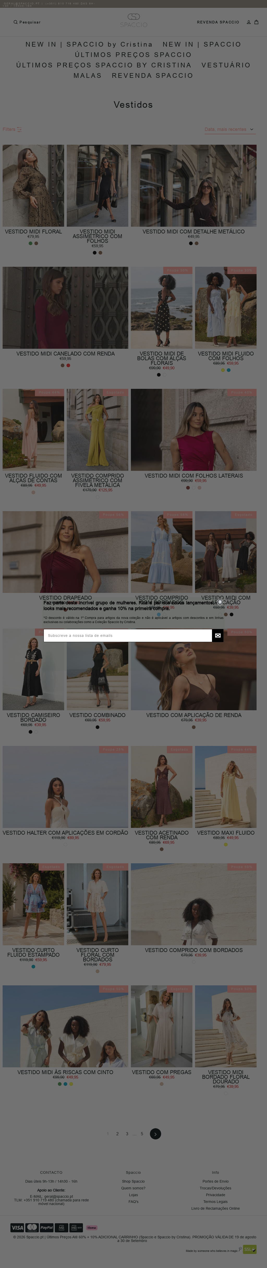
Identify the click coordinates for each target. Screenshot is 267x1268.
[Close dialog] (220, 602)
